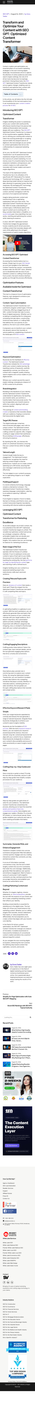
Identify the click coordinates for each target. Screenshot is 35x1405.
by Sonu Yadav (16, 964)
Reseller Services (8, 1188)
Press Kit (5, 1196)
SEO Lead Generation (9, 1185)
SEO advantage (25, 364)
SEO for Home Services (10, 1312)
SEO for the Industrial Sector (11, 1324)
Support (5, 1191)
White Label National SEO (10, 1245)
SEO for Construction (9, 1304)
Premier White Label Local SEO (12, 1253)
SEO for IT (6, 1314)
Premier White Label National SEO (13, 1248)
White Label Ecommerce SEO (11, 1255)
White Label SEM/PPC (9, 1260)
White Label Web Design (10, 1263)
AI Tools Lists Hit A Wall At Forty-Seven (20, 1040)
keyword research (25, 728)
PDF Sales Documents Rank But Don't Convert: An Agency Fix (21, 1049)
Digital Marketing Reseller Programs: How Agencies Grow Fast (21, 1066)
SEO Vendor (26, 263)
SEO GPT (6, 14)
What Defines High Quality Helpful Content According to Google (21, 1032)
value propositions (19, 894)
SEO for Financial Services (11, 1309)
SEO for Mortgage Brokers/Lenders (13, 1317)
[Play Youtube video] (17, 243)
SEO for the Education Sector (11, 1319)
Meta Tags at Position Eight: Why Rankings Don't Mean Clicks (21, 1058)
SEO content (20, 334)
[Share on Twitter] (12, 953)
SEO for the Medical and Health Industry (15, 1329)
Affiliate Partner (7, 1193)
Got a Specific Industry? (10, 1337)
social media (7, 214)
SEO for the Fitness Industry (11, 1332)
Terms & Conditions (21, 1381)
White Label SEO (8, 1242)
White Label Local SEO (9, 1250)
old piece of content (15, 585)
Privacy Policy (12, 1381)
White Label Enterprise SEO (11, 1258)
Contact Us (6, 1198)
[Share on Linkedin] (16, 953)
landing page (17, 436)
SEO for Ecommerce (9, 1306)
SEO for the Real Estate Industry (12, 1335)
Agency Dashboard (8, 1183)
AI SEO (13, 105)
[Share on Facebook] (9, 953)
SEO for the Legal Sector (10, 1327)
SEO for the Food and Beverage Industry (15, 1322)
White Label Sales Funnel (10, 1265)
